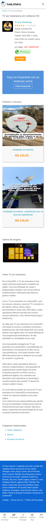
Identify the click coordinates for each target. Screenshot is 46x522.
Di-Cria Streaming (23, 22)
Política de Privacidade (34, 500)
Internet (10, 435)
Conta (41, 517)
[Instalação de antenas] (23, 146)
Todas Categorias (14, 430)
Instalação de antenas (23, 150)
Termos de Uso (17, 500)
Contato (5, 500)
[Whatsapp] (28, 51)
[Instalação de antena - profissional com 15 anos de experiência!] (23, 208)
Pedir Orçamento (23, 86)
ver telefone (31, 47)
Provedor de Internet (15, 439)
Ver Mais (20, 59)
